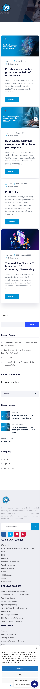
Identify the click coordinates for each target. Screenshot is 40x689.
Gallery (3, 644)
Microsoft (5, 545)
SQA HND (7, 463)
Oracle (3, 571)
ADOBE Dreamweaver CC (10, 601)
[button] (37, 648)
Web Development (8, 565)
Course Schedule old (8, 634)
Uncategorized (9, 468)
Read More (12, 99)
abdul (9, 61)
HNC (3, 555)
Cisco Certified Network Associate (14, 608)
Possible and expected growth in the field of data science (18, 72)
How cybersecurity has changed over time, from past (23, 429)
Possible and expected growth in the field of (22, 417)
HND (3, 551)
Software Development (10, 561)
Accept (20, 668)
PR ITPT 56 (11, 192)
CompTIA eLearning (8, 568)
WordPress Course (8, 598)
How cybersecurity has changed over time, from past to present (20, 144)
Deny (20, 674)
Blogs (6, 459)
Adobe (3, 578)
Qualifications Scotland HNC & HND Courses (17, 548)
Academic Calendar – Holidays (12, 641)
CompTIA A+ (6, 611)
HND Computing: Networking (12, 618)
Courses (4, 631)
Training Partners (7, 637)
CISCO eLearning (7, 575)
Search (4, 315)
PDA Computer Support (10, 614)
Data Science (6, 581)
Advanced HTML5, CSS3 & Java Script (15, 594)
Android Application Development (14, 591)
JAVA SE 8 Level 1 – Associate (12, 621)
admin (9, 184)
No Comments (12, 64)
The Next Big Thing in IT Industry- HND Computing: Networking (19, 266)
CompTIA (4, 558)
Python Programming (9, 604)
